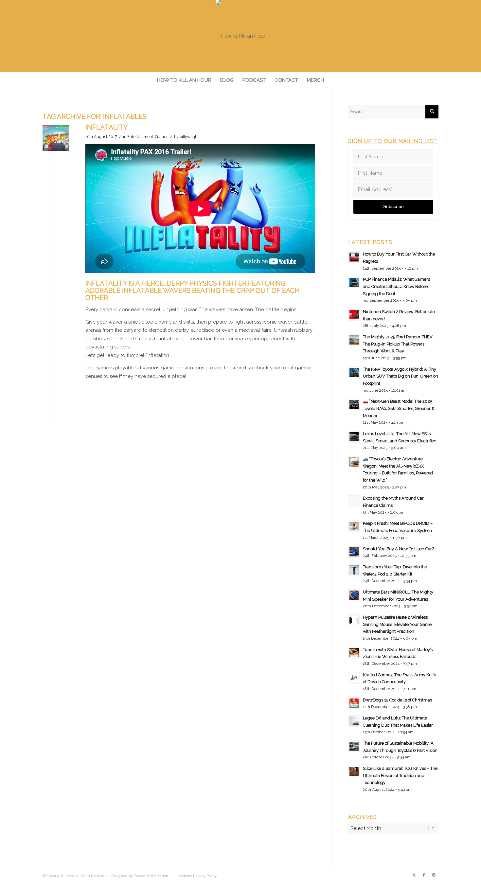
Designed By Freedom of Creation (139, 876)
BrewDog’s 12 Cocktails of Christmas (397, 700)
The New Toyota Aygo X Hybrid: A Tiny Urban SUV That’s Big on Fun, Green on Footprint (400, 376)
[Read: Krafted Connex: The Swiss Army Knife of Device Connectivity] (354, 678)
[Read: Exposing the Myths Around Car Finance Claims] (354, 501)
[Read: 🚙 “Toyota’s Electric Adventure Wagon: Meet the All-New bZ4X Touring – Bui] (354, 462)
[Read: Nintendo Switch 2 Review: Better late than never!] (354, 315)
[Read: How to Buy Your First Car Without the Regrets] (354, 257)
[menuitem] (184, 80)
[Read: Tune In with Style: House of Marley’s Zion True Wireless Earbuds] (354, 653)
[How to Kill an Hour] (240, 36)
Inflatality (106, 127)
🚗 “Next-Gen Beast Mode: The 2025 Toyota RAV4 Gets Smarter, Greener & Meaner (399, 408)
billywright (189, 136)
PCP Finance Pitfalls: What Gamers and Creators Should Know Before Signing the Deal (396, 286)
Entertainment (140, 136)
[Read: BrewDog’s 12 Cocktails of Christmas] (354, 703)
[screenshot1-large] (56, 138)
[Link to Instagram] (433, 875)
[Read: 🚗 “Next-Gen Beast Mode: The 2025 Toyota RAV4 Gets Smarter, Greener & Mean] (354, 404)
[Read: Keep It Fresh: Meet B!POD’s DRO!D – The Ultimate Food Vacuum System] (354, 526)
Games (161, 136)
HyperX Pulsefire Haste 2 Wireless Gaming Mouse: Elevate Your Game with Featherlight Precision (397, 624)
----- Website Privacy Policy (193, 876)
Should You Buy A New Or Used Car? (398, 548)
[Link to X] (414, 875)
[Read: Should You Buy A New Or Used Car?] (354, 552)
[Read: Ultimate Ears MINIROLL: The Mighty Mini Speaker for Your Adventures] (354, 595)
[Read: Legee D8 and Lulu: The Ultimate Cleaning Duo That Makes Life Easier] (354, 721)
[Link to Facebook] (424, 875)
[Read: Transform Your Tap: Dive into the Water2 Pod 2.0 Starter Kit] (354, 570)
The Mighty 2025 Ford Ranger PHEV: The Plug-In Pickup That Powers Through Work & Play (398, 343)
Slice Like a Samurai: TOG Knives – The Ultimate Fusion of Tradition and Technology (400, 775)
